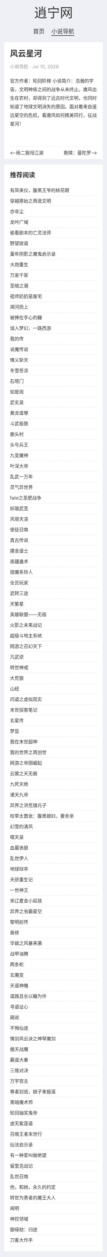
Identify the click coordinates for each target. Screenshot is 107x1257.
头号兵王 (19, 445)
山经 (14, 689)
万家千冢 (19, 275)
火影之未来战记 (26, 625)
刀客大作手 (21, 1240)
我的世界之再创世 (28, 752)
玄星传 (17, 720)
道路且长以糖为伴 (28, 996)
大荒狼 (17, 678)
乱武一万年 (21, 476)
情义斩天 (19, 360)
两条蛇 (17, 964)
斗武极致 (19, 423)
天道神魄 (19, 985)
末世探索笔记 (23, 710)
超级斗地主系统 (26, 636)
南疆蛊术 (19, 561)
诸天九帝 (19, 795)
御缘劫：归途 (23, 1229)
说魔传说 (19, 349)
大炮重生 (19, 264)
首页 (39, 31)
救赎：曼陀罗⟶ (80, 153)
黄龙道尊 (19, 413)
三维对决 (19, 1070)
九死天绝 (19, 784)
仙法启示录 (21, 1145)
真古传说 (19, 540)
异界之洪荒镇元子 (28, 805)
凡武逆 (17, 657)
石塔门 (17, 381)
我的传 (17, 339)
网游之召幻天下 (26, 646)
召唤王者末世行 (26, 1134)
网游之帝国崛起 (26, 763)
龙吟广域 (19, 222)
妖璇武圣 (19, 508)
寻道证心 (19, 1007)
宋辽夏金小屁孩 (26, 901)
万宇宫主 (19, 1081)
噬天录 (17, 837)
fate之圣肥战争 (25, 498)
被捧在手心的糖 (26, 317)
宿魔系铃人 (21, 572)
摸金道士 (19, 551)
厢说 (14, 1017)
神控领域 (19, 1219)
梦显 (14, 731)
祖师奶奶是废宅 (26, 296)
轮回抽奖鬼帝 (23, 1113)
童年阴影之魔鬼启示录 (33, 254)
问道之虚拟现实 (26, 699)
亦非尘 (17, 211)
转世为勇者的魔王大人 (33, 1198)
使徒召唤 (19, 529)
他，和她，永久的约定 (33, 1187)
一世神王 (19, 890)
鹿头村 (17, 434)
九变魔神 (19, 455)
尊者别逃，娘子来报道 (33, 1092)
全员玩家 (19, 583)
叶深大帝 (19, 466)
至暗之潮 (19, 286)
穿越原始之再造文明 (30, 201)
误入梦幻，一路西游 (30, 328)
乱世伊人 (19, 858)
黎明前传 (19, 922)
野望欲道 (19, 243)
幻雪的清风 (21, 826)
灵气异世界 (21, 487)
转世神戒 (19, 667)
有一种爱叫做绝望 (28, 1155)
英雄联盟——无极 (28, 614)
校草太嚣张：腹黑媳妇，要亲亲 (42, 816)
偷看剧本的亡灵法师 (30, 233)
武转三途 (19, 593)
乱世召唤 (19, 1176)
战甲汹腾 (19, 954)
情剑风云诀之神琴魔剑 (33, 1038)
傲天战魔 (19, 1049)
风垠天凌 (19, 519)
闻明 (14, 1208)
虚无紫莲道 (21, 1123)
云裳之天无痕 (23, 773)
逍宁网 (53, 13)
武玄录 (17, 402)
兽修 (14, 932)
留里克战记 (21, 1166)
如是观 (17, 392)
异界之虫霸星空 (26, 911)
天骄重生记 (21, 879)
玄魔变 (17, 975)
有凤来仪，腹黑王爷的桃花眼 (39, 190)
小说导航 (62, 31)
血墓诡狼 (19, 848)
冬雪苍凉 (19, 370)
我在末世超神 (23, 742)
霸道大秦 (19, 1060)
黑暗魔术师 (21, 1102)
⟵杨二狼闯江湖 (26, 153)
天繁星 (17, 604)
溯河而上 (19, 307)
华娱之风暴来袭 (26, 943)
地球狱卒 (19, 869)
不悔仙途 (19, 1028)
